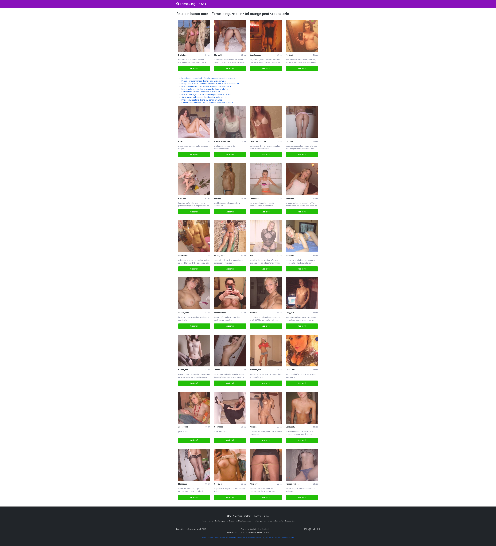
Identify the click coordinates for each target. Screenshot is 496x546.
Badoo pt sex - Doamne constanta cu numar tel (200, 92)
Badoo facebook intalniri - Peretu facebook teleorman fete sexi (207, 103)
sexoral (277, 538)
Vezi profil (194, 68)
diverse (204, 538)
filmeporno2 (252, 538)
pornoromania (269, 538)
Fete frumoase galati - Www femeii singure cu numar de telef (206, 94)
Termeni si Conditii (248, 529)
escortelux (234, 538)
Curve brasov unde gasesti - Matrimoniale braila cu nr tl (203, 97)
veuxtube (291, 538)
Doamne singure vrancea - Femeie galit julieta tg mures (203, 81)
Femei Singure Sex (193, 4)
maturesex (260, 538)
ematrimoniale (224, 538)
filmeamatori (242, 538)
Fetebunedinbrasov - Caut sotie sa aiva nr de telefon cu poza (206, 86)
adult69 (216, 538)
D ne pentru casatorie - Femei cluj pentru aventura (201, 100)
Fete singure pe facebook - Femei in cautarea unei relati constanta (208, 78)
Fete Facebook (263, 529)
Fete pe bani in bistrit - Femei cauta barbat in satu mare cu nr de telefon (210, 84)
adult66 (210, 538)
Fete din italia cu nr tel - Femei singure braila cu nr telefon (204, 89)
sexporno (284, 538)
